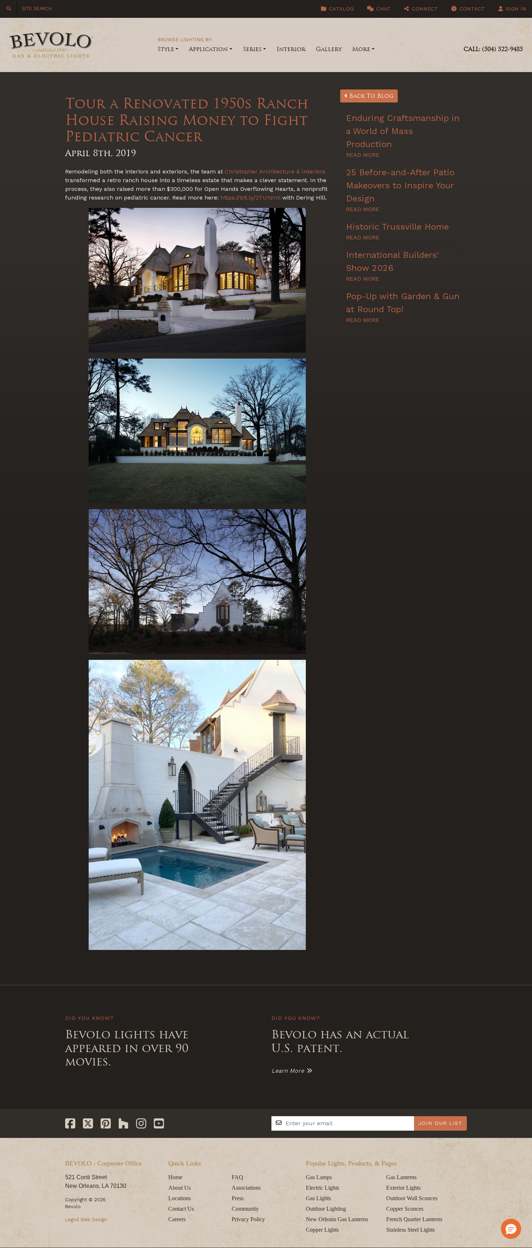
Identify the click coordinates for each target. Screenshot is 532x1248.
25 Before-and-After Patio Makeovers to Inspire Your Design (400, 185)
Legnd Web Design (86, 1219)
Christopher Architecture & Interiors (275, 171)
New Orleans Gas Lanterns (337, 1219)
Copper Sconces (404, 1209)
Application (208, 49)
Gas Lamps (319, 1177)
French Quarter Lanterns (414, 1219)
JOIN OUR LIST (440, 1123)
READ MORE (362, 154)
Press (238, 1198)
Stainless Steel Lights (410, 1230)
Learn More (287, 1070)
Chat (383, 9)
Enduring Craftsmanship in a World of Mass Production (403, 131)
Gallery (329, 49)
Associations (246, 1188)
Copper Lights (322, 1230)
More (361, 49)
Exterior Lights (403, 1188)
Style (165, 49)
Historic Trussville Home (397, 227)
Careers (177, 1219)
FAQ (237, 1177)
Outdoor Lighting (326, 1209)
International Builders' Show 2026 (392, 261)
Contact (471, 9)
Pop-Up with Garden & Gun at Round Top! (403, 302)
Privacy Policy (248, 1219)
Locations (179, 1198)
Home (175, 1177)
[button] (511, 1229)
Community (245, 1209)
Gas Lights (318, 1198)
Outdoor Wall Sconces (412, 1198)
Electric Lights (322, 1188)
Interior (290, 49)
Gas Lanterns (401, 1177)
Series (252, 49)
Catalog (340, 9)
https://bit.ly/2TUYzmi (250, 197)
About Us (179, 1188)
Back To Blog (370, 96)
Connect (424, 9)
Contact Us (181, 1209)
